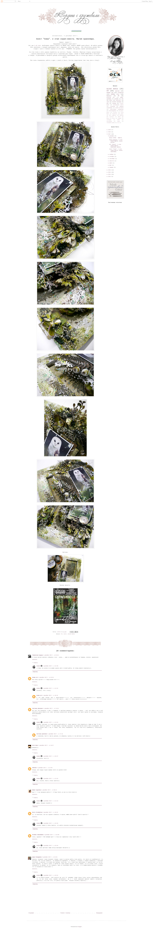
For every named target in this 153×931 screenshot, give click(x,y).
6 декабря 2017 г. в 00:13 (49, 790)
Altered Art (111, 97)
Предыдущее (99, 913)
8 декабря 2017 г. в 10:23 (50, 812)
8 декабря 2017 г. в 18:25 (49, 857)
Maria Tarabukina (37, 812)
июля (111, 163)
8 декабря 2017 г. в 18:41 (50, 875)
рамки (118, 121)
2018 (109, 132)
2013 (109, 176)
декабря (111, 136)
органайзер (109, 121)
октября (111, 156)
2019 (109, 129)
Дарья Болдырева (37, 857)
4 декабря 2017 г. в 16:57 (46, 745)
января (111, 167)
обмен (118, 119)
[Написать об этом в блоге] (72, 632)
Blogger (79, 926)
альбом (116, 99)
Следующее (31, 913)
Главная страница (65, 913)
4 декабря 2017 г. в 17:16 (55, 734)
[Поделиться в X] (74, 632)
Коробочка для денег (117, 113)
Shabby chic (115, 94)
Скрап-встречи (119, 107)
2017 (109, 134)
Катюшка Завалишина (37, 834)
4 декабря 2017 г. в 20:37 (50, 756)
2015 (109, 172)
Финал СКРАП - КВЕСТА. (115, 137)
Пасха (113, 118)
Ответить (34, 659)
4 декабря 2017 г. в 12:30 (50, 666)
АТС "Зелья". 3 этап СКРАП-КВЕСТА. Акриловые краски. (115, 146)
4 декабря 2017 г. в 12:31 (50, 688)
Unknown (34, 767)
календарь (109, 119)
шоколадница (112, 110)
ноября (111, 154)
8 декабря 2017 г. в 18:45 (50, 823)
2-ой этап (37, 45)
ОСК (107, 103)
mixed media (71, 634)
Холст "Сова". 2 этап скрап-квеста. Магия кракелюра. (115, 150)
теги (108, 101)
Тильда (114, 103)
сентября (112, 158)
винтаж (117, 91)
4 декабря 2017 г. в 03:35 (46, 677)
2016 (109, 170)
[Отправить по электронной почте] (70, 632)
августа (111, 161)
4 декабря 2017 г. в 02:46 (51, 655)
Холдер (119, 118)
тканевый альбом (111, 122)
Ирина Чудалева (36, 790)
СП (61, 634)
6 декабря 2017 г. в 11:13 (50, 801)
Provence (115, 112)
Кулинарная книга (118, 104)
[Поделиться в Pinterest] (77, 632)
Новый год (110, 92)
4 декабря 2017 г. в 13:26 (51, 708)
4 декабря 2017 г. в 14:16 (50, 722)
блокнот (109, 96)
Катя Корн (35, 745)
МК (118, 96)
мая (110, 165)
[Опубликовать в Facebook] (75, 632)
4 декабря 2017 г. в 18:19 (50, 695)
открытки (120, 92)
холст (65, 634)
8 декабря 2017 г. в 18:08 (51, 834)
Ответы (36, 662)
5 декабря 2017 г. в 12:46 (44, 767)
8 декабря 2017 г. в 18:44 (50, 845)
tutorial (118, 100)
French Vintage (116, 101)
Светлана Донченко (37, 708)
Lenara (38, 666)
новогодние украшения (116, 109)
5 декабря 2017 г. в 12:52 (50, 778)
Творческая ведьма (37, 655)
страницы (112, 106)
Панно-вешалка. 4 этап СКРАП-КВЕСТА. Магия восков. (115, 141)
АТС (122, 99)
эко (118, 122)
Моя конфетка (112, 115)
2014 (109, 174)
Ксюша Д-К (35, 677)
